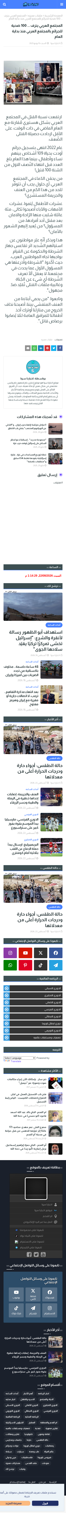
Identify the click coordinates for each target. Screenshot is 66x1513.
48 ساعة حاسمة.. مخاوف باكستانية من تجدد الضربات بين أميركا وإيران (21, 671)
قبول (45, 1503)
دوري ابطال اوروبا (51, 1023)
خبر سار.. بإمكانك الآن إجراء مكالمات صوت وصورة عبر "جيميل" (26, 1081)
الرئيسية (52, 1482)
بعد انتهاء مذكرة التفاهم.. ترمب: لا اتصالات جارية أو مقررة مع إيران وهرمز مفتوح (21, 698)
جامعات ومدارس (14, 1440)
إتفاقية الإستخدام (17, 1482)
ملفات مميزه (35, 15)
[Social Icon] (55, 953)
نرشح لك (10, 1469)
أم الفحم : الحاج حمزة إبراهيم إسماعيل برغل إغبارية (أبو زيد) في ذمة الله (26, 1147)
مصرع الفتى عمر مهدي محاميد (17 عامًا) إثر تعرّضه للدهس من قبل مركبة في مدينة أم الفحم (25, 1131)
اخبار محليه (10, 1399)
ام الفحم (47, 1216)
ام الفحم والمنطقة (48, 1422)
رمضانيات (49, 1446)
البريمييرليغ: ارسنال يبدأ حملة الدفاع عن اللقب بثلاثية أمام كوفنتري (23, 849)
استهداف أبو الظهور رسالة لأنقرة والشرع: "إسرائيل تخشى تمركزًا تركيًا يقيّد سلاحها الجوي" (35, 641)
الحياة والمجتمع (47, 1399)
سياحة (9, 1451)
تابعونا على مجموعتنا (32, 1230)
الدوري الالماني (53, 1002)
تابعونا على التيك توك (31, 1236)
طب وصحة (34, 1451)
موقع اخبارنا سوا (43, 1210)
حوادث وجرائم (12, 1446)
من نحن (42, 1482)
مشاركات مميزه (13, 1463)
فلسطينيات (27, 1457)
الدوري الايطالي (53, 1016)
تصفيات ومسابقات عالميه (47, 1037)
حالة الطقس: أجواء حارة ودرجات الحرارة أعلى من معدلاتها (39, 771)
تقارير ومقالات (12, 1434)
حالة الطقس (42, 1440)
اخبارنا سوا (55, 43)
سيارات (20, 1451)
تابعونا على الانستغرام (32, 1241)
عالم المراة (49, 1451)
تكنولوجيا (28, 1434)
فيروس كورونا (44, 1457)
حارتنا (29, 1440)
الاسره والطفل (27, 1399)
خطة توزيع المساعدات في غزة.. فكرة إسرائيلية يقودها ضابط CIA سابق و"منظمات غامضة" (28, 458)
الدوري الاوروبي (53, 1030)
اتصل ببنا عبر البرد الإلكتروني (37, 1222)
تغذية (37, 1428)
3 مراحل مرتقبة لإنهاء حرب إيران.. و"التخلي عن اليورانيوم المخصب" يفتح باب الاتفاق (26, 426)
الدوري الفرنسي (52, 1009)
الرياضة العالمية (13, 1417)
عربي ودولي (11, 1457)
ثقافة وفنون (44, 1434)
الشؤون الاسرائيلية (15, 1422)
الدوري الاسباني (53, 988)
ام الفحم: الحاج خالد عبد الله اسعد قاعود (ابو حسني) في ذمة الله (28, 1114)
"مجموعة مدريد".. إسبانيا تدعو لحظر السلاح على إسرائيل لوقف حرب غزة (28, 441)
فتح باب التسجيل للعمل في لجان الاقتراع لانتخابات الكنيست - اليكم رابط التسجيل (25, 1098)
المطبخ (32, 1422)
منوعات (45, 1463)
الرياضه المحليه (32, 1417)
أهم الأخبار (28, 1393)
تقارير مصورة (52, 1428)
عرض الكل (12, 592)
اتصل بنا (32, 1482)
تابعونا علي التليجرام (31, 1247)
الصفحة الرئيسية (53, 15)
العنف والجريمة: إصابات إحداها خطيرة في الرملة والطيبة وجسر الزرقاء (22, 798)
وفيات (22, 1469)
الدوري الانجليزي (52, 995)
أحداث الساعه (12, 1393)
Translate (16, 1061)
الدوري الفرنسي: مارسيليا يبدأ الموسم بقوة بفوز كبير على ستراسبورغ (21, 823)
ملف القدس (31, 1463)
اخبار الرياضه (43, 1393)
